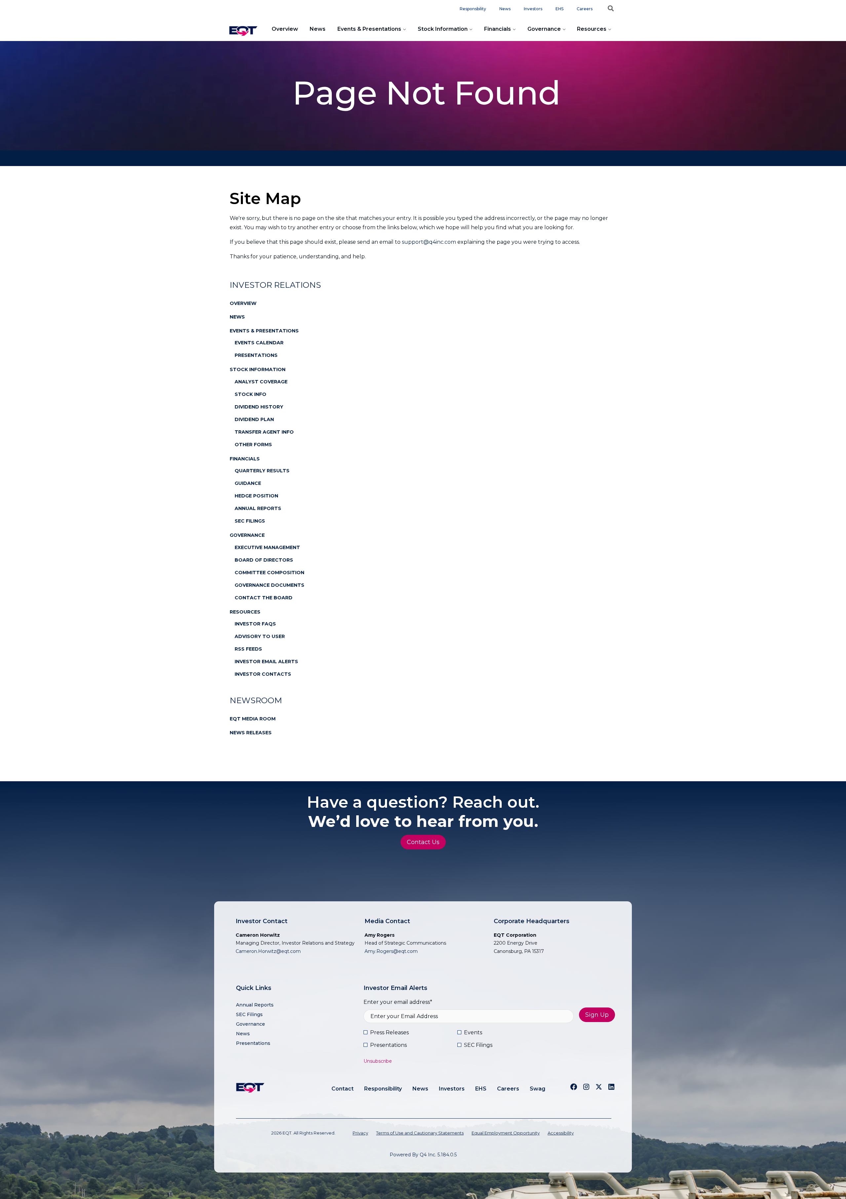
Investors (533, 9)
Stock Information (443, 29)
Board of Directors (264, 560)
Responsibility (383, 1089)
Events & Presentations (369, 29)
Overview (285, 29)
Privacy (360, 1132)
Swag (537, 1089)
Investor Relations (275, 285)
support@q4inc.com (429, 242)
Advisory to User (260, 636)
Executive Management (267, 547)
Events (473, 1032)
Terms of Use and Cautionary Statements (420, 1132)
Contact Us (423, 842)
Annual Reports (258, 508)
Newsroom (256, 700)
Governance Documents (269, 585)
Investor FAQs (255, 624)
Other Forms (253, 445)
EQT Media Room (253, 719)
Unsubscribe (378, 1061)
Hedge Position (256, 496)
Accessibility (561, 1132)
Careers (585, 9)
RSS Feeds (248, 649)
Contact (342, 1089)
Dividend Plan (254, 419)
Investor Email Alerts (266, 661)
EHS (559, 9)
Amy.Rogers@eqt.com (391, 951)
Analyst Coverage (261, 382)
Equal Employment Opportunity (506, 1132)
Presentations (256, 355)
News (505, 9)
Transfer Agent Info (264, 432)
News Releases (251, 733)
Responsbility (473, 9)
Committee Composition (269, 573)
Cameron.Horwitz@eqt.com (268, 951)
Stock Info (250, 394)
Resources (591, 29)
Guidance (248, 483)
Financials (497, 29)
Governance (544, 29)
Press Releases (389, 1032)
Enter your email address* (398, 1002)
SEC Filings (250, 521)
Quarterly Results (262, 471)
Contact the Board (263, 598)
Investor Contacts (263, 674)
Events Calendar (259, 343)
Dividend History (259, 407)
